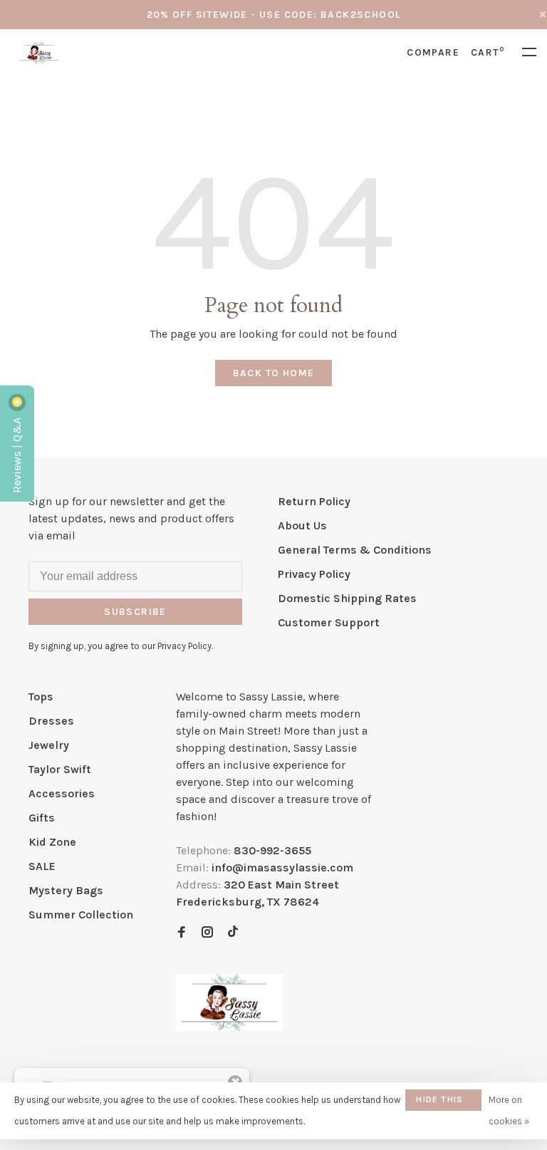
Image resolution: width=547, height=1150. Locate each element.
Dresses (51, 720)
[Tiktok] (233, 933)
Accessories (61, 793)
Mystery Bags (65, 890)
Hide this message (439, 1102)
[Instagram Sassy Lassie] (207, 933)
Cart (487, 52)
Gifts (41, 817)
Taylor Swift (59, 769)
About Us (302, 525)
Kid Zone (52, 842)
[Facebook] (181, 933)
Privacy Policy (314, 574)
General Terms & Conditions (355, 549)
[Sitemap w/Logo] (229, 1027)
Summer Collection (80, 914)
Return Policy (314, 501)
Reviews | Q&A (17, 454)
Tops (40, 696)
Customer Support (329, 622)
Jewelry (48, 745)
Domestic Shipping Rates (347, 598)
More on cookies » (509, 1110)
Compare (433, 52)
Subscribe (135, 612)
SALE (42, 866)
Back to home (274, 373)
